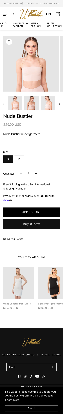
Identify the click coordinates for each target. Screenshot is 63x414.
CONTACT (30, 354)
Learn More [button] (12, 400)
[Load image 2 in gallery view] (31, 103)
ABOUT (20, 354)
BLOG (47, 354)
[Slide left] (3, 104)
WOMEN (6, 354)
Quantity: (8, 173)
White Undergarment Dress (17, 303)
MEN (13, 354)
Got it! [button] (31, 408)
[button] (5, 14)
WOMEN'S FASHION (18, 24)
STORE (40, 354)
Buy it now (31, 224)
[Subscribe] (51, 367)
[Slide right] (59, 104)
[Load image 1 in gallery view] (15, 103)
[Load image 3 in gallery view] (48, 103)
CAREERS (56, 354)
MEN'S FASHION (36, 24)
